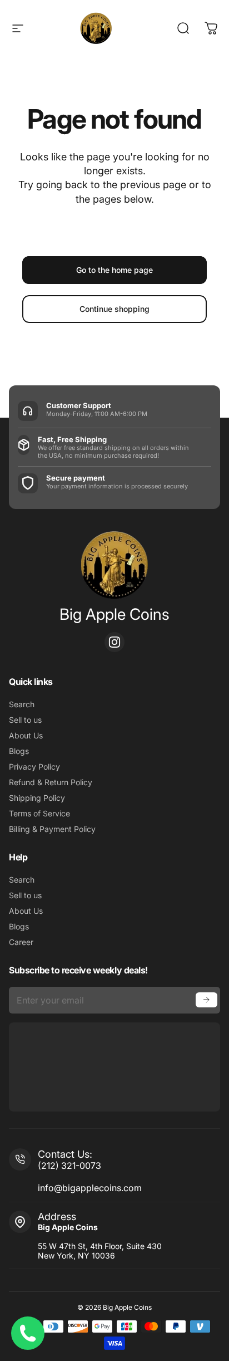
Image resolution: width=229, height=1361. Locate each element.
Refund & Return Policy (50, 782)
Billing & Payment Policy (52, 829)
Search (21, 704)
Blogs (19, 751)
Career (21, 942)
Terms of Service (39, 813)
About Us (26, 735)
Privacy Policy (34, 766)
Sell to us (25, 719)
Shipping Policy (37, 797)
